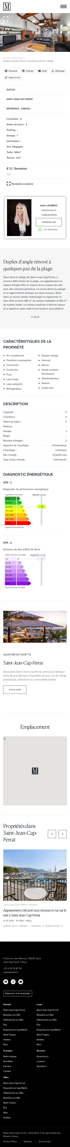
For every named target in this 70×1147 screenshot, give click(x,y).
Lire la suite (15, 689)
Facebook (13, 71)
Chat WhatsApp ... (51, 229)
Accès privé (44, 1141)
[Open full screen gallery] (6, 19)
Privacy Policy (10, 1141)
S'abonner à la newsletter (17, 993)
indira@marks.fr (48, 210)
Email (44, 71)
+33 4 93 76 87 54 (12, 968)
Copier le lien (14, 77)
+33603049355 (49, 215)
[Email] (20, 981)
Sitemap (28, 1141)
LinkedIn (29, 71)
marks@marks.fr (10, 972)
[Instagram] (13, 981)
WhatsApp (59, 71)
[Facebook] (5, 981)
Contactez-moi (49, 222)
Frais (9, 174)
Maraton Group (10, 1136)
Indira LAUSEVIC (49, 205)
